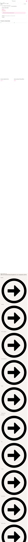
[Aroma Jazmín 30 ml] (7, 49)
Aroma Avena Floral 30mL (19, 79)
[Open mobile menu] (0, 1)
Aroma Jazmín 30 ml (5, 79)
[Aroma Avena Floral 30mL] (20, 49)
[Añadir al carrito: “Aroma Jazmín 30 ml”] (1, 78)
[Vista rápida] (3, 78)
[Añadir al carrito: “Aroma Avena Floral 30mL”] (15, 78)
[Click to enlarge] (2, 2)
